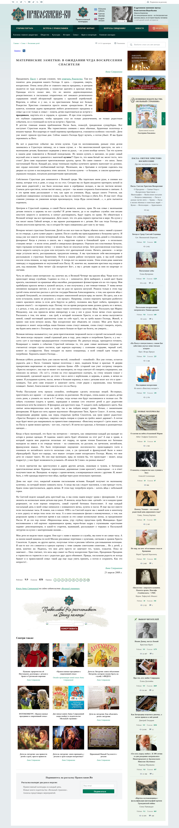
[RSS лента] (37, 2)
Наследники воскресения (146, 385)
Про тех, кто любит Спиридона (146, 678)
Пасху (33, 78)
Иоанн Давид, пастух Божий (146, 641)
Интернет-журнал (85, 28)
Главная (16, 43)
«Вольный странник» (70, 588)
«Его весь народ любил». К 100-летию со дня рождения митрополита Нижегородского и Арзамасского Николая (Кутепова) (146, 757)
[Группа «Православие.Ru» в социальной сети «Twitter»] (21, 2)
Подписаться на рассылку (158, 2)
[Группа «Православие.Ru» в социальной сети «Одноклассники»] (17, 2)
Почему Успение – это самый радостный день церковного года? (146, 510)
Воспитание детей (33, 43)
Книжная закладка (107, 35)
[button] (119, 21)
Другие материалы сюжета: (146, 164)
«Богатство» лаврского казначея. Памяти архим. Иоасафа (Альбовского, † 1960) (146, 590)
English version (101, 19)
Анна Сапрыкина (113, 71)
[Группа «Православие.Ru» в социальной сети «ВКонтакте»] (13, 2)
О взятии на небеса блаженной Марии (146, 433)
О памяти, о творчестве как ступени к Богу (146, 471)
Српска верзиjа (101, 15)
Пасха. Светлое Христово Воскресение (146, 160)
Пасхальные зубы (146, 270)
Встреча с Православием (55, 28)
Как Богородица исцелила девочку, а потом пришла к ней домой (146, 715)
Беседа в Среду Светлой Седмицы (146, 234)
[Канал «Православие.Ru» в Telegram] (33, 2)
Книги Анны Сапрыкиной (27, 588)
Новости (139, 28)
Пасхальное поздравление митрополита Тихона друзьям (146, 308)
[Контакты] (41, 2)
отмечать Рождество (72, 78)
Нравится (17, 51)
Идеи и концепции (89, 35)
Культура (56, 35)
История (66, 35)
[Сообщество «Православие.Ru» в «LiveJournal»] (25, 2)
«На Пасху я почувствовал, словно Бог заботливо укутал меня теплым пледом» (146, 346)
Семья (75, 35)
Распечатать (121, 43)
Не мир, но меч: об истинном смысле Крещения (146, 549)
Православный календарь (83, 20)
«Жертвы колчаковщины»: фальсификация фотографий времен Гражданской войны (146, 801)
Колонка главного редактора (25, 35)
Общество (45, 35)
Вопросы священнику (115, 28)
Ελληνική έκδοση (102, 10)
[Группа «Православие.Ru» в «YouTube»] (29, 2)
